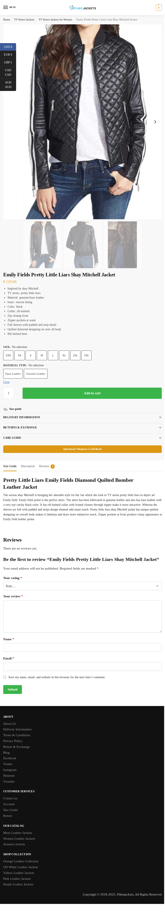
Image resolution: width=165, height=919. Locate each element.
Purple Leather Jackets (18, 886)
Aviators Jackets (14, 845)
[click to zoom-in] (82, 121)
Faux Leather (13, 373)
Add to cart (92, 393)
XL (64, 355)
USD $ (10, 47)
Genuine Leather (35, 373)
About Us (9, 725)
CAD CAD (10, 72)
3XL (86, 355)
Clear (6, 382)
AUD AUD (10, 85)
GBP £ (10, 62)
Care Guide (12, 432)
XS (19, 355)
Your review (13, 598)
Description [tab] (28, 461)
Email (8, 660)
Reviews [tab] (46, 461)
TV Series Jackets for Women (55, 19)
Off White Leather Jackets (20, 868)
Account (9, 805)
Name (8, 640)
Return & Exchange (16, 748)
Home (6, 19)
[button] (158, 8)
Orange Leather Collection (21, 862)
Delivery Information (21, 412)
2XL (75, 355)
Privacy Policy (13, 742)
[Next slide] (155, 121)
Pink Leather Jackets (17, 880)
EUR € (10, 54)
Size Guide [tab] (10, 461)
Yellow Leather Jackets (18, 874)
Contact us (10, 800)
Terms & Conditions (16, 736)
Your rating (12, 579)
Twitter (7, 765)
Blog (6, 754)
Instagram (10, 771)
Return (7, 817)
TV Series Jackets (24, 19)
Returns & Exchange (20, 422)
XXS (8, 355)
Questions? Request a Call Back (81, 444)
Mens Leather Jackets (17, 834)
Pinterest (9, 777)
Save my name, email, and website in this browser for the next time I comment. (56, 678)
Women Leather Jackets (19, 840)
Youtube (9, 783)
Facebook (9, 759)
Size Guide (10, 811)
